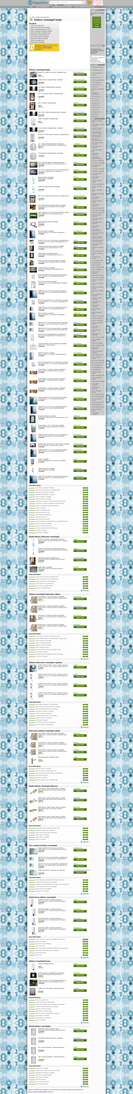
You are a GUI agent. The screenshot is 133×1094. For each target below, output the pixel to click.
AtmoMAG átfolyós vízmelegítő (46, 353)
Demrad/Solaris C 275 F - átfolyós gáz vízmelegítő (51, 425)
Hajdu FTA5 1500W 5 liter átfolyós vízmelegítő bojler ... (52, 72)
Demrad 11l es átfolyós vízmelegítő (97, 219)
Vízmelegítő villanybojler (98, 275)
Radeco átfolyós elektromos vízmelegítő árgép (46, 704)
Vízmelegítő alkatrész (97, 404)
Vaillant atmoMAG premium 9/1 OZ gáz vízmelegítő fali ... (53, 434)
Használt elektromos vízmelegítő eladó (44, 724)
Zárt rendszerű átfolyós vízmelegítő (39, 36)
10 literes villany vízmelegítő (96, 387)
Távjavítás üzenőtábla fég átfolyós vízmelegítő (46, 1006)
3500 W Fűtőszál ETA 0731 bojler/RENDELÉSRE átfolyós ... (54, 212)
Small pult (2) (95, 114)
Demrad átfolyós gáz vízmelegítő (97, 215)
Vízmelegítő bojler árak (41, 516)
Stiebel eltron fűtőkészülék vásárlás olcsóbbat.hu (47, 950)
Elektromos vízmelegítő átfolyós (43, 588)
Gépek (31, 6)
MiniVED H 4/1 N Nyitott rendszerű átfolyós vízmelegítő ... (53, 322)
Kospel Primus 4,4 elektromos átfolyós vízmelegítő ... (51, 733)
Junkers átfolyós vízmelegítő (42, 1015)
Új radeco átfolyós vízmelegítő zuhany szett (46, 771)
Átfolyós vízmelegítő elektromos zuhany (84, 6)
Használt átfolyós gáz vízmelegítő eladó (45, 1002)
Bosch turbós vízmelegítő (98, 360)
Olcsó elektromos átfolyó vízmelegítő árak (45, 722)
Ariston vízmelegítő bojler (98, 267)
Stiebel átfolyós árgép (40, 952)
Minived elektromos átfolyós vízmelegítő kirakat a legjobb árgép (51, 638)
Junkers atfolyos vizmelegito (42, 837)
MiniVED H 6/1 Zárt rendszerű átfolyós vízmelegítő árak (53, 857)
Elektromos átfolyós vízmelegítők (43, 523)
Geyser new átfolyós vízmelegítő (97, 174)
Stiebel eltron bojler (40, 946)
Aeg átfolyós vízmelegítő (98, 171)
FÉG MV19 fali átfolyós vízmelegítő (47, 281)
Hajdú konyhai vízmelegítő (95, 348)
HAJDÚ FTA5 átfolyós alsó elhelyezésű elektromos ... (52, 539)
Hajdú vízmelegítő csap (97, 354)
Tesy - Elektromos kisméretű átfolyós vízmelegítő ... (51, 143)
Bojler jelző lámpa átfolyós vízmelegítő (48, 221)
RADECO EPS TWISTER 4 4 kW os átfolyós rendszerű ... (53, 683)
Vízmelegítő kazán (96, 369)
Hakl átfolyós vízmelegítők (41, 532)
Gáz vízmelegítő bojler (97, 260)
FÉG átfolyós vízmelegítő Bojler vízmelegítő (49, 87)
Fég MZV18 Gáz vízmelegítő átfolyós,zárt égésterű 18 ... (52, 334)
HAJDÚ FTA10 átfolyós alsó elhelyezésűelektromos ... (52, 548)
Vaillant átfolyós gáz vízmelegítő (46, 267)
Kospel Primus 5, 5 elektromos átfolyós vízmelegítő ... (51, 596)
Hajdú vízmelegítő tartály (98, 345)
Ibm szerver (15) (96, 103)
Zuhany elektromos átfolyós (42, 647)
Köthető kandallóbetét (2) (98, 80)
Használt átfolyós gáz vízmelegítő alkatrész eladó (47, 828)
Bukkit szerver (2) (96, 107)
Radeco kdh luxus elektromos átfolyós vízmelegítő (47, 706)
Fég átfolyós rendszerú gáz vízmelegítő (44, 830)
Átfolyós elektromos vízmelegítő (46, 468)
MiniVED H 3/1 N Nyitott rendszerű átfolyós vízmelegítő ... (53, 328)
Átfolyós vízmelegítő (43, 459)
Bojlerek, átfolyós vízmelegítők (46, 177)
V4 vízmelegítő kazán (97, 367)
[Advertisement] (57, 12)
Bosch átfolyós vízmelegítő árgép (43, 1011)
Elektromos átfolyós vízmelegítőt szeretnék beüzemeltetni (49, 654)
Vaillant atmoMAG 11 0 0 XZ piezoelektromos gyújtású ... (53, 397)
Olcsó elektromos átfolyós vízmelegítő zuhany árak (47, 636)
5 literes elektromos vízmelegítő (96, 302)
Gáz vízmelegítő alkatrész (98, 396)
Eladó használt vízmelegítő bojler (43, 514)
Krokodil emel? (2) (96, 77)
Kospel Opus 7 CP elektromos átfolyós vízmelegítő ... (51, 615)
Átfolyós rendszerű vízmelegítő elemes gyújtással (47, 1013)
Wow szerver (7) (96, 100)
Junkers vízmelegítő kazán (98, 375)
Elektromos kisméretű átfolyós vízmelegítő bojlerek (47, 490)
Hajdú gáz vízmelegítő (97, 318)
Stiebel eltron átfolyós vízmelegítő (39, 38)
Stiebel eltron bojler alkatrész (42, 1081)
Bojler (33, 17)
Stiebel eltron (38, 955)
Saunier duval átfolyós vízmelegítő (97, 244)
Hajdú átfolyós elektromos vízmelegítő (62, 6)
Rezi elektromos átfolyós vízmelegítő (44, 711)
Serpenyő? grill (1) (96, 84)
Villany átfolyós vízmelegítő (42, 834)
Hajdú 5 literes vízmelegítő (95, 327)
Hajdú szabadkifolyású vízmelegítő (97, 351)
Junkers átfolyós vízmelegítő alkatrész (97, 230)
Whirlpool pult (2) (96, 112)
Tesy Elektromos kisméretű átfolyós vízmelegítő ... (51, 153)
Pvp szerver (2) (95, 98)
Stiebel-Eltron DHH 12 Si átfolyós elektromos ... (50, 909)
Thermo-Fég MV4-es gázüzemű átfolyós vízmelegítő (51, 260)
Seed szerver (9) (95, 105)
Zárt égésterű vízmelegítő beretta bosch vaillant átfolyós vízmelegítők (52, 884)
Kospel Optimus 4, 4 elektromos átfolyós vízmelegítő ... (52, 388)
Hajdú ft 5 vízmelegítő (97, 320)
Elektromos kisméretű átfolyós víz (43, 525)
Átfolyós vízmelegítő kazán (37, 40)
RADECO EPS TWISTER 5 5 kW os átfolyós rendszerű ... (53, 674)
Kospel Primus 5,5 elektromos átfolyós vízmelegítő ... (51, 624)
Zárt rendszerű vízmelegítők (42, 891)
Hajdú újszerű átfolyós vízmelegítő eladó (48, 558)
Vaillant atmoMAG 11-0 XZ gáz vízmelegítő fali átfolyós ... (53, 449)
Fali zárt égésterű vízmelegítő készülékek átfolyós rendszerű (49, 879)
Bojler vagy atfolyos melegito (42, 519)
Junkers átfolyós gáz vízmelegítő (96, 222)
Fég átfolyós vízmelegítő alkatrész (43, 1075)
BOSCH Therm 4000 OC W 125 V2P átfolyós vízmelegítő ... (53, 300)
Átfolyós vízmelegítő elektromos (43, 643)
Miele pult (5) (95, 116)
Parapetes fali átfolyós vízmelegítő (47, 416)
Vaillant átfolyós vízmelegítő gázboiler (48, 253)
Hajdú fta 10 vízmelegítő (98, 316)
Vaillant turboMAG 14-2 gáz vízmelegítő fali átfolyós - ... (52, 980)
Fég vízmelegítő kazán (97, 365)
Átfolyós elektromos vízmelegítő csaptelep (41, 31)
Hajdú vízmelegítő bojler (98, 251)
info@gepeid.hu (38, 49)
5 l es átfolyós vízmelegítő (98, 168)
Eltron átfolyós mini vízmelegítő (43, 943)
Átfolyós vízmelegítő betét (98, 212)
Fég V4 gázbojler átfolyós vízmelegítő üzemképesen (51, 162)
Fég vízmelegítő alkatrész (98, 407)
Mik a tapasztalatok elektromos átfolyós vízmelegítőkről (48, 773)
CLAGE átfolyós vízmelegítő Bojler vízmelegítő (50, 128)
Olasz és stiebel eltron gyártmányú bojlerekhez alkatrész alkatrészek (51, 948)
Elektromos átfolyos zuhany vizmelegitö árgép (46, 779)
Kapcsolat (50, 1091)
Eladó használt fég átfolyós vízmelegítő (44, 494)
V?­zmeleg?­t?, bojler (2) (97, 67)
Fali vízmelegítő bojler (97, 269)
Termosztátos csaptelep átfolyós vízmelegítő (97, 240)
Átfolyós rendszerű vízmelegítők (43, 888)
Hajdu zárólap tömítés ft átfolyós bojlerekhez (46, 832)
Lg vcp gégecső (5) (96, 82)
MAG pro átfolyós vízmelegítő (46, 231)
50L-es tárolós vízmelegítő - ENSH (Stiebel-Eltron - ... (52, 1047)
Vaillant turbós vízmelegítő (98, 381)
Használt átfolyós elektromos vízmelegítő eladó (46, 576)
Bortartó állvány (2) (96, 96)
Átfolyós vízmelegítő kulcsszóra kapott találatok (47, 505)
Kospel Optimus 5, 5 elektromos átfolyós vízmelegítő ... (52, 369)
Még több (86, 590)
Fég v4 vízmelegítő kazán (98, 362)
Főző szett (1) (95, 86)
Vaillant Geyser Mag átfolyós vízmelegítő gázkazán (51, 988)
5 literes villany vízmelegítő (95, 384)
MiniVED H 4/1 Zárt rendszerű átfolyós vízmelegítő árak (53, 863)
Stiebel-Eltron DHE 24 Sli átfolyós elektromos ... (50, 918)
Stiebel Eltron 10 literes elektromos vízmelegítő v (50, 1038)
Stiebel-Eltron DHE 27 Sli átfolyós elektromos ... (50, 927)
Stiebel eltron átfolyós (40, 941)
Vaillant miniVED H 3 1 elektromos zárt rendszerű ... (52, 870)
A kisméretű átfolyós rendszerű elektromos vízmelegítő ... (53, 343)
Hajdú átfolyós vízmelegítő (45, 567)
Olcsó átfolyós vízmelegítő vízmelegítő (44, 487)
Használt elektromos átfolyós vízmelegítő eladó (46, 579)
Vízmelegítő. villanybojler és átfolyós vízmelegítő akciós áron (50, 501)
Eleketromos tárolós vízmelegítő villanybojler (46, 528)
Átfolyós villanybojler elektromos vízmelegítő (46, 709)
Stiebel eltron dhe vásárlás (41, 1084)
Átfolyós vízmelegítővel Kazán (46, 963)
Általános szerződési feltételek (40, 1091)
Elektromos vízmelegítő (41, 530)
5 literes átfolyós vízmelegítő (96, 226)
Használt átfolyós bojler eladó (42, 512)
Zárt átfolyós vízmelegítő (98, 160)
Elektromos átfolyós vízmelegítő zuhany (40, 33)
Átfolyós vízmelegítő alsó (98, 208)
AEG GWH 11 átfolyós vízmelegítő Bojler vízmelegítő (52, 112)
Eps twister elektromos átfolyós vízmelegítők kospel (48, 649)
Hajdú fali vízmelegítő (97, 343)
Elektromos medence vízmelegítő (97, 298)
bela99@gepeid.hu (47, 46)
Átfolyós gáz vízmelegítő (41, 651)
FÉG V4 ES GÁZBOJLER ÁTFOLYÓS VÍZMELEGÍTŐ (53, 170)
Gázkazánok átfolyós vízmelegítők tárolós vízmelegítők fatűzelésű (51, 521)
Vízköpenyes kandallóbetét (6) (96, 93)
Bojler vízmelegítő (96, 265)
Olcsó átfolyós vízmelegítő (98, 163)
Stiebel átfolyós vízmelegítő (37, 42)
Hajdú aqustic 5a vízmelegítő (96, 334)
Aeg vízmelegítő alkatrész (98, 394)
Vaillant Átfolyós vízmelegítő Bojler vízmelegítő (50, 79)
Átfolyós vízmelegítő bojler (42, 6)
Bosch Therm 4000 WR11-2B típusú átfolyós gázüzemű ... (53, 274)
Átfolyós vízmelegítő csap (98, 184)
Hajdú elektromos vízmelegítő (96, 272)
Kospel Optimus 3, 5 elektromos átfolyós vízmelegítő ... (52, 378)
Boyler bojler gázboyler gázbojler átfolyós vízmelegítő (52, 205)
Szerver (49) (95, 109)
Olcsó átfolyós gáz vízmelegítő (96, 166)
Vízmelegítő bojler (96, 262)
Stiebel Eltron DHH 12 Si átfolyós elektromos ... (50, 899)
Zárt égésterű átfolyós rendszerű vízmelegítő (46, 882)
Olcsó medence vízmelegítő (95, 413)
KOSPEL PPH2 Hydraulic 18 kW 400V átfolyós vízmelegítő (53, 444)
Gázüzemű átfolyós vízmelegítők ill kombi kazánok (51, 973)
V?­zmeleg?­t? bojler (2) (97, 70)
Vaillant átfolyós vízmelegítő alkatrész (97, 157)
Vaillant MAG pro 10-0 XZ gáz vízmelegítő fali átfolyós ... (53, 307)
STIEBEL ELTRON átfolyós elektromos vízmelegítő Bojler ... (54, 134)
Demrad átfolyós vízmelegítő (96, 198)
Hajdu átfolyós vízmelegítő (41, 1077)
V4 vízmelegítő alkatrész (98, 402)
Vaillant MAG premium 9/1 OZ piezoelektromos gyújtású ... (53, 476)
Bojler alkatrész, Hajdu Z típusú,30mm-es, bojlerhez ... (52, 798)
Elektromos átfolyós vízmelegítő (43, 499)
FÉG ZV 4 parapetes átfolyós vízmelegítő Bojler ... (51, 93)
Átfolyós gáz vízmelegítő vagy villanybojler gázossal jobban (50, 1004)
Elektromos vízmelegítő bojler (42, 510)
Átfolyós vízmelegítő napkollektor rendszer (97, 237)
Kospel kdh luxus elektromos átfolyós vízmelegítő (47, 1070)
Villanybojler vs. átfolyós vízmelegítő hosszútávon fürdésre (49, 503)
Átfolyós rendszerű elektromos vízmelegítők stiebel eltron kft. (50, 939)
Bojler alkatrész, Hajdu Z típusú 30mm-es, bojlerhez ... (52, 788)
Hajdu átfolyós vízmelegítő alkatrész (39, 34)
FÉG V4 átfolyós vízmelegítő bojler (47, 103)
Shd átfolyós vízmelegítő (41, 656)
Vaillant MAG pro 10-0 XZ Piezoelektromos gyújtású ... (52, 291)
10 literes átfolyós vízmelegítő (96, 205)
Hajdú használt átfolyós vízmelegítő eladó (45, 581)
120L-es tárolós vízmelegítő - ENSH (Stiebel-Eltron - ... (52, 1056)
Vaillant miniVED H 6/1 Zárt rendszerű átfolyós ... (51, 848)
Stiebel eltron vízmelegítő (41, 1068)
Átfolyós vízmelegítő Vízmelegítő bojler (48, 118)
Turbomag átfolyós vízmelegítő (42, 1017)
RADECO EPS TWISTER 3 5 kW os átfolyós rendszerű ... (53, 693)
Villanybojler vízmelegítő (98, 277)
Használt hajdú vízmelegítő (95, 305)
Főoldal (30, 1091)
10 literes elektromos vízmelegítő (97, 295)
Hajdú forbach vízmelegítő (98, 337)
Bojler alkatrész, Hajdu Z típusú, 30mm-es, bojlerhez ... (52, 807)
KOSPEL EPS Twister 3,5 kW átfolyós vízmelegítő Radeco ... (54, 240)
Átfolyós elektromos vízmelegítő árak (44, 583)
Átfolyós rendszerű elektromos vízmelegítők (46, 715)
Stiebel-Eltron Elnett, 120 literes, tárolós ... (49, 1028)
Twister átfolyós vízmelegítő (95, 177)
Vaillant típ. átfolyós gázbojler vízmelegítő (49, 186)
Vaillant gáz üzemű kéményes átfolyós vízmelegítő (51, 246)
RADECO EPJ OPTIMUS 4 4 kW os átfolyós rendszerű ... (53, 665)
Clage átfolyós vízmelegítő (98, 210)
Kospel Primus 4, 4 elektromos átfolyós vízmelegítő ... (51, 606)
